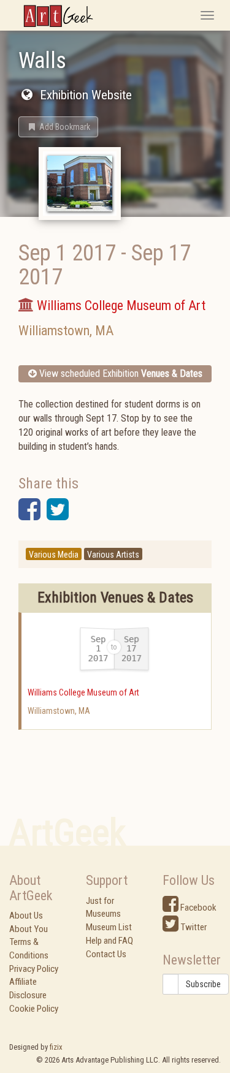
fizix (56, 1047)
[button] (58, 126)
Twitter (192, 927)
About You (28, 929)
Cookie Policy (33, 1008)
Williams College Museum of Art (83, 692)
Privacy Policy (33, 968)
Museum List (109, 927)
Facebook (197, 907)
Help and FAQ (109, 940)
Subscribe (203, 984)
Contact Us (106, 954)
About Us (26, 915)
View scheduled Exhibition (119, 373)
